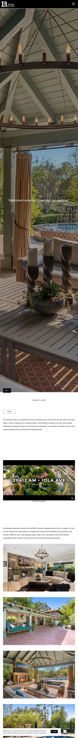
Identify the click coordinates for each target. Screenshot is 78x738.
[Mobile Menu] (73, 4)
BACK (7, 390)
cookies (19, 730)
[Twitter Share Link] (9, 417)
